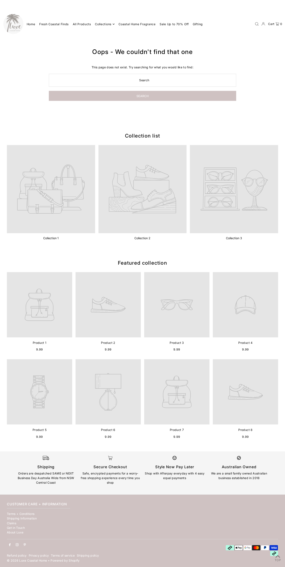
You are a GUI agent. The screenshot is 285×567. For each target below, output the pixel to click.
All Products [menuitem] (82, 24)
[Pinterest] (25, 545)
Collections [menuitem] (103, 24)
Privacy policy (39, 555)
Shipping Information (22, 518)
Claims (11, 523)
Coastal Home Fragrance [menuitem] (137, 24)
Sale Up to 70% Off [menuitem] (174, 24)
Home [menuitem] (31, 24)
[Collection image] (51, 189)
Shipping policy (88, 555)
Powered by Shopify (64, 560)
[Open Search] (257, 24)
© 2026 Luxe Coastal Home (27, 560)
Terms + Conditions (20, 514)
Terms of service (63, 555)
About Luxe (15, 532)
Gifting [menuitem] (198, 24)
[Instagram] (17, 545)
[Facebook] (10, 545)
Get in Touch (16, 527)
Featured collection (142, 263)
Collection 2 (142, 238)
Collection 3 (234, 238)
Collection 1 (51, 238)
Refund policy (17, 555)
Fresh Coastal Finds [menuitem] (54, 24)
